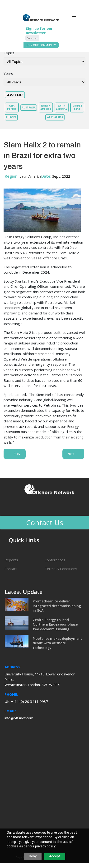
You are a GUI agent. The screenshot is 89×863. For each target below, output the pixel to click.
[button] (80, 21)
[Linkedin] (42, 506)
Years (8, 73)
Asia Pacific (12, 107)
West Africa (55, 117)
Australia (29, 107)
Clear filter (14, 94)
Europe (11, 117)
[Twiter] (55, 506)
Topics (9, 53)
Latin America (61, 107)
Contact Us (44, 522)
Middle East (77, 107)
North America (45, 107)
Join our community (41, 45)
